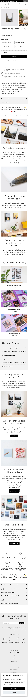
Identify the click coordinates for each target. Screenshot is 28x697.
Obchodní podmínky (14, 669)
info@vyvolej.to (14, 672)
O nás (14, 655)
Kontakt (14, 658)
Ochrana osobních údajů (14, 667)
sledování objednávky (14, 653)
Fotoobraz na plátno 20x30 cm (13, 30)
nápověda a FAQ (14, 650)
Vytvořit (14, 56)
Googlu (23, 109)
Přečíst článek (14, 543)
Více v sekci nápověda (7, 366)
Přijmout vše (14, 688)
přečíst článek (14, 491)
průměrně (14, 1)
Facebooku (17, 109)
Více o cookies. (7, 684)
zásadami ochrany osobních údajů (19, 629)
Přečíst (14, 436)
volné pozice (14, 661)
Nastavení (14, 692)
